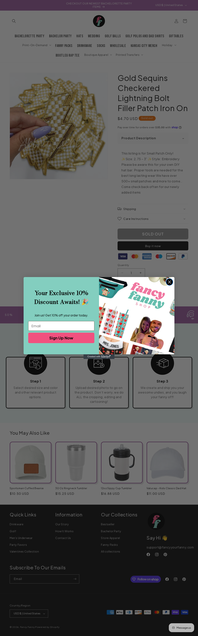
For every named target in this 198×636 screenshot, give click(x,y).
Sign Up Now (61, 337)
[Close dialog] (169, 282)
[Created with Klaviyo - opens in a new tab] (99, 356)
